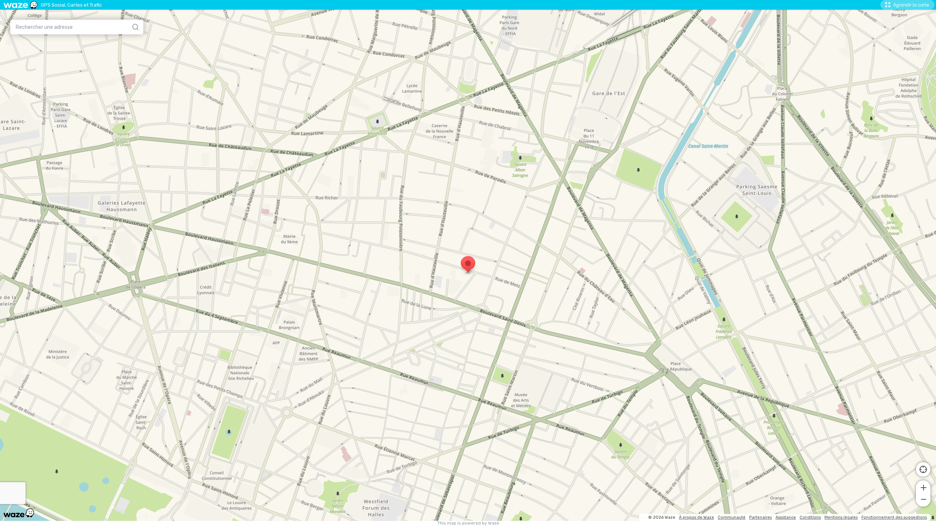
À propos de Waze (696, 517)
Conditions (810, 517)
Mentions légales (841, 517)
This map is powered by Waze (468, 523)
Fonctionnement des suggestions (894, 517)
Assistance (785, 517)
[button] (923, 486)
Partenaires (760, 517)
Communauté (732, 517)
